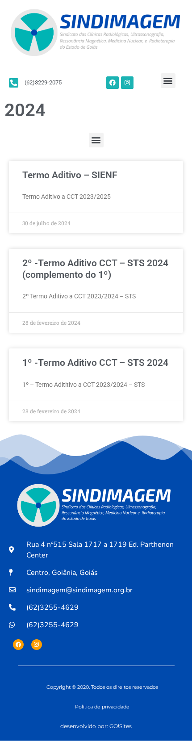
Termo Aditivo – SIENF (69, 175)
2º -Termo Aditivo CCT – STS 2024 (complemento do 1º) (95, 269)
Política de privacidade (102, 707)
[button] (168, 80)
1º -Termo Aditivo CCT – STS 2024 (95, 362)
